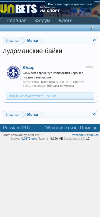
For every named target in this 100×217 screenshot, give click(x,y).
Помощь (88, 127)
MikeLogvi (48, 81)
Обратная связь (60, 127)
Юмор (28, 67)
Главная (17, 20)
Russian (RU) (16, 127)
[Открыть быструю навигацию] (94, 40)
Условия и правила (85, 135)
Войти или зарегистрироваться (70, 4)
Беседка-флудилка (60, 85)
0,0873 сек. (29, 138)
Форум (42, 20)
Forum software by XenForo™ (21, 135)
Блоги (65, 20)
